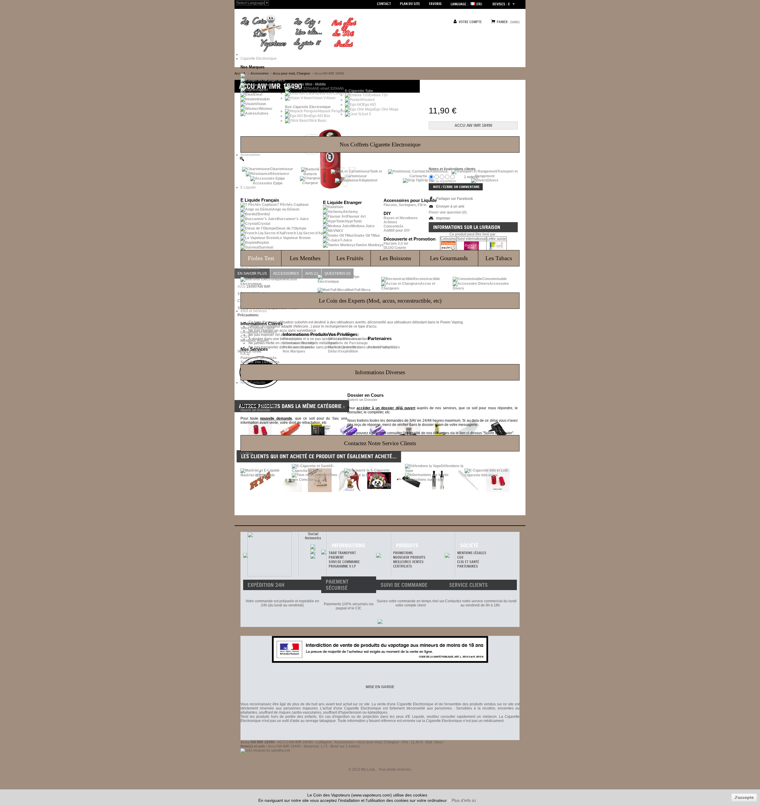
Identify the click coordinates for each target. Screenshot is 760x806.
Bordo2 (264, 214)
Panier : (503, 22)
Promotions (292, 339)
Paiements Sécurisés (258, 358)
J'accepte (744, 797)
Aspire (262, 75)
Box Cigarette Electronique (308, 107)
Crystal (264, 224)
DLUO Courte (395, 248)
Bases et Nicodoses (401, 218)
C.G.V (245, 336)
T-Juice (346, 240)
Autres (262, 113)
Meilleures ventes (408, 562)
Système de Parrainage (348, 343)
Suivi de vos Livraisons (260, 362)
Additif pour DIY (397, 230)
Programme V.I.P (342, 566)
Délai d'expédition (343, 351)
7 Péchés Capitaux (293, 205)
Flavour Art (356, 216)
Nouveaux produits (409, 557)
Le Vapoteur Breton (294, 238)
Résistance (279, 174)
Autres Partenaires (384, 347)
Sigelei (262, 90)
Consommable (494, 279)
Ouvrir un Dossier (255, 410)
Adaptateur (368, 180)
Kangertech (275, 80)
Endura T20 (378, 95)
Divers (492, 180)
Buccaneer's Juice (293, 219)
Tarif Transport (342, 553)
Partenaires (467, 566)
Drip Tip (427, 180)
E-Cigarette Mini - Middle (305, 84)
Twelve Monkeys (370, 245)
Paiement (336, 557)
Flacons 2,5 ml (396, 243)
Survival (266, 247)
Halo (339, 207)
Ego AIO (369, 104)
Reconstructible (426, 279)
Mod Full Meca (358, 290)
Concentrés (393, 226)
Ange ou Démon (285, 209)
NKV (339, 231)
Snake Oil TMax (367, 235)
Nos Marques (294, 351)
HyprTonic (353, 221)
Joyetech (269, 85)
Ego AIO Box (320, 116)
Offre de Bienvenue (344, 339)
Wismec (266, 109)
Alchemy (350, 212)
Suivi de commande (344, 562)
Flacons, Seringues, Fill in (405, 205)
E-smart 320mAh (330, 88)
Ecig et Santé (468, 562)
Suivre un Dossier (362, 400)
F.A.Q (244, 354)
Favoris (435, 3)
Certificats (402, 566)
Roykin (263, 243)
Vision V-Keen (324, 98)
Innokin (263, 99)
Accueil (240, 73)
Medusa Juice (363, 226)
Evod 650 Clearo (330, 93)
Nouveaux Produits (299, 343)
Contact (384, 3)
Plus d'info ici (464, 800)
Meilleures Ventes (298, 347)
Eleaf (258, 94)
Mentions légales (254, 341)
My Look (368, 769)
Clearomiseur (281, 169)
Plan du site (410, 3)
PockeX (368, 100)
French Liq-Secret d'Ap (303, 233)
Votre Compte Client (257, 328)
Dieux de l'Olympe (291, 228)
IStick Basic (317, 120)
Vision (261, 104)
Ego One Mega (386, 109)
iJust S (365, 114)
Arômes (390, 222)
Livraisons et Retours (258, 332)
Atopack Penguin (331, 111)
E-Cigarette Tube (359, 91)
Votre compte (470, 22)
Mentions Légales (471, 553)
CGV (460, 557)
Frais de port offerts (345, 347)
